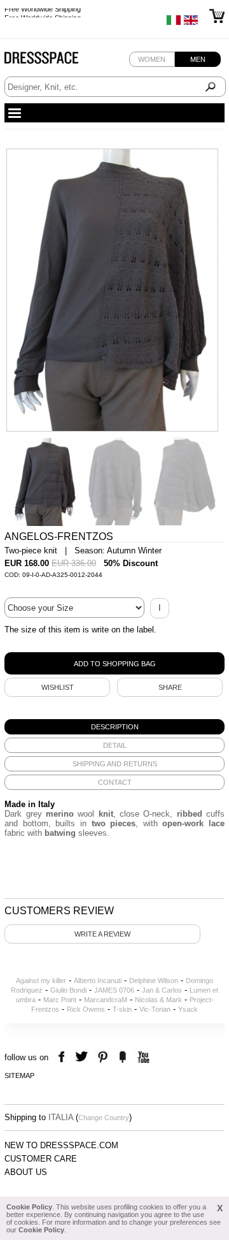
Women (151, 59)
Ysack (188, 1009)
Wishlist (57, 687)
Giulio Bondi (68, 990)
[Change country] (173, 23)
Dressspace (53, 61)
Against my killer (41, 980)
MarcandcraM (105, 999)
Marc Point (59, 999)
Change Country (103, 1117)
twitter (83, 1057)
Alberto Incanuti (97, 980)
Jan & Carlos (162, 990)
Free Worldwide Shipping (42, 13)
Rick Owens (86, 1009)
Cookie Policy (29, 1207)
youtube (142, 1057)
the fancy (122, 1057)
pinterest (102, 1057)
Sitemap (19, 1075)
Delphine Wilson (153, 980)
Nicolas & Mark (158, 999)
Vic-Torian (154, 1009)
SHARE (170, 687)
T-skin (122, 1009)
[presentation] (114, 726)
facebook (63, 1057)
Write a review (102, 934)
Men (197, 59)
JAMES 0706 (114, 990)
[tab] (114, 726)
